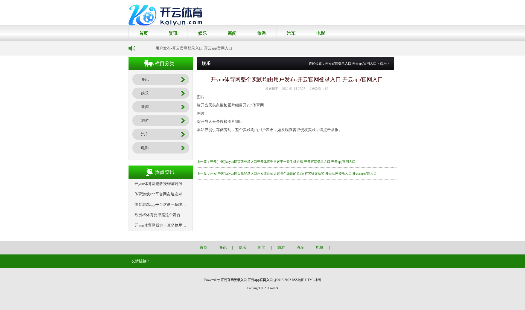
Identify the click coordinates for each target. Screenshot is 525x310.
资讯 (173, 33)
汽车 (291, 33)
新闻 (232, 33)
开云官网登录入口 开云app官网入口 (351, 63)
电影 (320, 33)
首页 (143, 33)
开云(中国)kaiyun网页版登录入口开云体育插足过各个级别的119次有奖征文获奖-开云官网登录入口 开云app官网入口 (293, 173)
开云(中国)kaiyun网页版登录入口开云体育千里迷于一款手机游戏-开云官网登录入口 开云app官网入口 (282, 162)
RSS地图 (298, 280)
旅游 (261, 33)
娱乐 (202, 33)
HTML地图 (313, 280)
